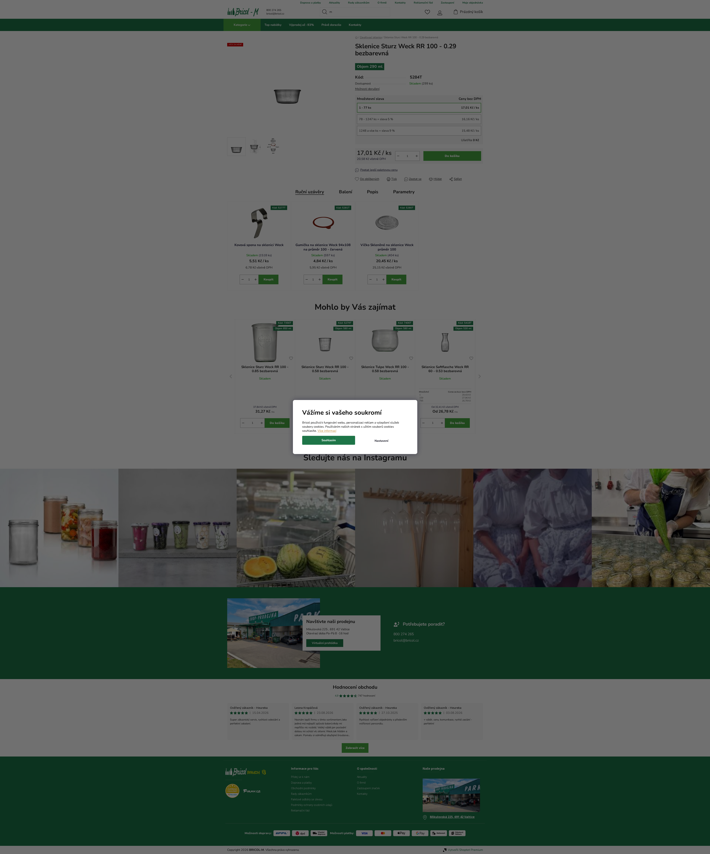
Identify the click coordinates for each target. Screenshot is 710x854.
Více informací (327, 431)
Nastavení (381, 441)
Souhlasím (328, 440)
